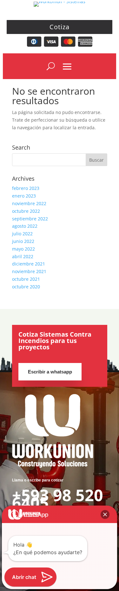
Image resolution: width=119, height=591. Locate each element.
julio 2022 (22, 234)
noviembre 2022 (29, 203)
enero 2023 (24, 196)
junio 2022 (23, 241)
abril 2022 (22, 256)
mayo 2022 (23, 249)
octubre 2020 (26, 287)
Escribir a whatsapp (50, 371)
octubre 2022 (26, 211)
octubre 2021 (26, 279)
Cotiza (59, 27)
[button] (105, 514)
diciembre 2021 (28, 264)
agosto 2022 (24, 226)
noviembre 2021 (29, 271)
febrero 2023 (25, 188)
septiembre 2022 (30, 219)
